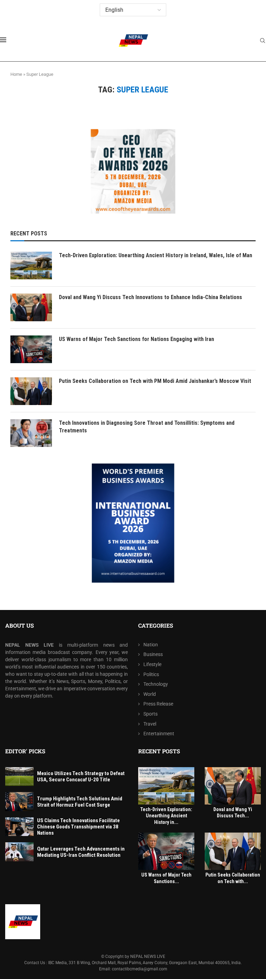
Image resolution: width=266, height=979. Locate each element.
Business (153, 654)
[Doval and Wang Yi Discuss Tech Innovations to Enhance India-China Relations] (31, 307)
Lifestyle (152, 664)
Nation (150, 644)
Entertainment (158, 733)
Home (16, 74)
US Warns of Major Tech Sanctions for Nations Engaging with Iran (136, 339)
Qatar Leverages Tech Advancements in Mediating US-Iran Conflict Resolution (81, 852)
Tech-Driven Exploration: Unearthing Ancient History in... (166, 816)
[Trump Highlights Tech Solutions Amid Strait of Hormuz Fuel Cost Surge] (19, 801)
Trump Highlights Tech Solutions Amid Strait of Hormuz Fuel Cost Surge (79, 802)
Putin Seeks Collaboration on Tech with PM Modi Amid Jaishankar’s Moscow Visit (155, 381)
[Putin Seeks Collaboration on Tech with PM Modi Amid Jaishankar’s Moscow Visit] (31, 391)
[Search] (262, 41)
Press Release (158, 704)
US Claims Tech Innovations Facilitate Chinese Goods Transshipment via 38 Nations (78, 826)
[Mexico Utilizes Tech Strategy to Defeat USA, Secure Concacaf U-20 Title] (19, 776)
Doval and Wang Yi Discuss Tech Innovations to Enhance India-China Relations (150, 297)
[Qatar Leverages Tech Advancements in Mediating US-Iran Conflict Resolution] (19, 851)
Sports (150, 714)
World (149, 694)
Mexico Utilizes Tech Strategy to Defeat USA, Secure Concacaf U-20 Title (81, 776)
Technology (155, 684)
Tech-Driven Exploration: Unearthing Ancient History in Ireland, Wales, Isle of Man (155, 255)
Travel (149, 724)
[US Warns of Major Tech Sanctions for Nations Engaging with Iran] (31, 349)
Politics (151, 674)
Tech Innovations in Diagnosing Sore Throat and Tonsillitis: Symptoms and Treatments (146, 427)
